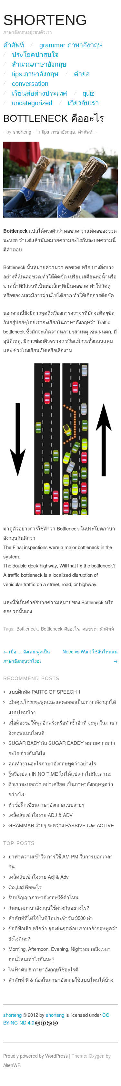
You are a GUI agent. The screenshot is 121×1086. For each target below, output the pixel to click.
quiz (88, 93)
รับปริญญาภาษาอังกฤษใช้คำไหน (43, 897)
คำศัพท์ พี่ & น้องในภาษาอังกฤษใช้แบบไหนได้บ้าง (60, 979)
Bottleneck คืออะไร (60, 628)
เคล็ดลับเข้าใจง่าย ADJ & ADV (40, 814)
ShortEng (45, 20)
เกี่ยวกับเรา (83, 103)
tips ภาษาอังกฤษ (35, 74)
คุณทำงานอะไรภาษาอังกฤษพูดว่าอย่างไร (52, 763)
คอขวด (89, 628)
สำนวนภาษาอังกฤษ (39, 64)
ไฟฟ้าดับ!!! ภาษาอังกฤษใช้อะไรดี (43, 969)
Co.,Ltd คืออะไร (25, 887)
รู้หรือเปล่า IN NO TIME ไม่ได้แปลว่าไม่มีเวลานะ (59, 773)
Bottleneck (27, 628)
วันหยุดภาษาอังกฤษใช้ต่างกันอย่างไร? (48, 907)
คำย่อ (82, 74)
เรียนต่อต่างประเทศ (39, 93)
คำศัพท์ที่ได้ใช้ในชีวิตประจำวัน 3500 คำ (50, 917)
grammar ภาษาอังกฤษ (70, 45)
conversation (30, 83)
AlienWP (11, 1065)
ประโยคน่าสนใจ (35, 54)
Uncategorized (32, 103)
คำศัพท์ (13, 45)
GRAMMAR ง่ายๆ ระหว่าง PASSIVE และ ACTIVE (61, 825)
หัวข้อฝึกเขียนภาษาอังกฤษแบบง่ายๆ (46, 804)
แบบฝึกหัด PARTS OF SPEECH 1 (44, 691)
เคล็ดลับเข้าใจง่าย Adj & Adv (38, 876)
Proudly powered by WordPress (35, 1056)
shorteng (22, 131)
